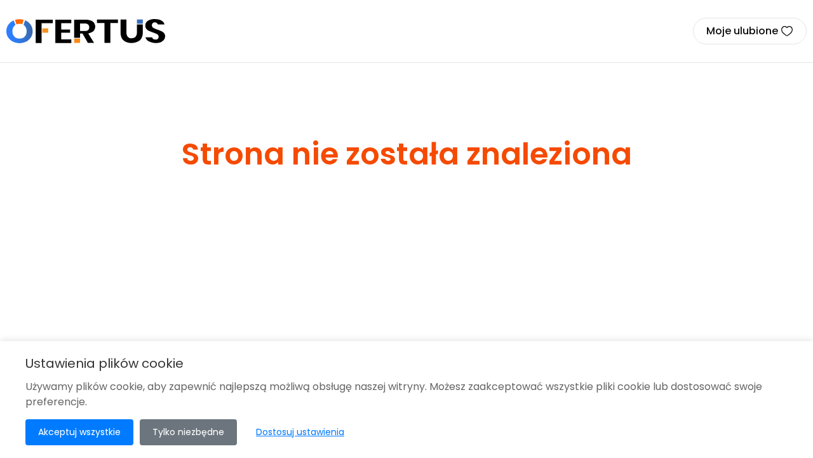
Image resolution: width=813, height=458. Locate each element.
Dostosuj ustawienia (300, 432)
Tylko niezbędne (188, 432)
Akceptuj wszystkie (79, 432)
